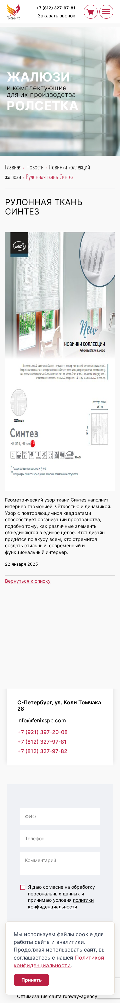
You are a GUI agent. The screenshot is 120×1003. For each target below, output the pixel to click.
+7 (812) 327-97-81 (55, 7)
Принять (31, 980)
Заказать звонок (56, 15)
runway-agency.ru (83, 996)
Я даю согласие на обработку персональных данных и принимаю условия (61, 896)
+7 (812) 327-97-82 (42, 751)
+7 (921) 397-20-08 (42, 732)
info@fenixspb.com (41, 720)
